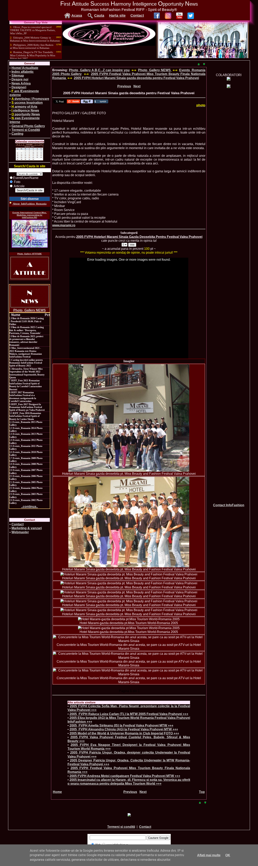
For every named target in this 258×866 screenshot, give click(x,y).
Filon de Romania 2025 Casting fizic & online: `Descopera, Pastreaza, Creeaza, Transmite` (26, 330)
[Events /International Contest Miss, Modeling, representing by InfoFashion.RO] (29, 234)
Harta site (117, 16)
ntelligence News (25, 110)
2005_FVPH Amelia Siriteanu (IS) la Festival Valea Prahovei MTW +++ (121, 725)
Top (202, 792)
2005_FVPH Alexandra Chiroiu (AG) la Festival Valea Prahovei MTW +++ (124, 729)
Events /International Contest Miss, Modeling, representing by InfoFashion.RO (29, 215)
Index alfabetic (22, 71)
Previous (124, 86)
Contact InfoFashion (228, 505)
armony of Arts (24, 106)
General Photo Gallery (28, 126)
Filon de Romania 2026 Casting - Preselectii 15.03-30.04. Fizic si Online (26, 321)
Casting (17, 133)
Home (57, 792)
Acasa (76, 16)
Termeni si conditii (121, 826)
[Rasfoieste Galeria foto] (109, 44)
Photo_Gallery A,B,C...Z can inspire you (99, 70)
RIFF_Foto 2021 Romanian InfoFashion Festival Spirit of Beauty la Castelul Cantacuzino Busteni (25, 385)
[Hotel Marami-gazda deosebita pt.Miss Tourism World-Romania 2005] (129, 619)
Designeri (18, 87)
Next (136, 86)
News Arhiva (21, 83)
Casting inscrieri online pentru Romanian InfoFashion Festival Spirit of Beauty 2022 (26, 363)
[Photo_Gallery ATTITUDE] (29, 268)
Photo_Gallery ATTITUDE (29, 254)
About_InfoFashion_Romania (29, 203)
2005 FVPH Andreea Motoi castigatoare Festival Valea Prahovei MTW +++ (125, 776)
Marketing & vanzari (26, 528)
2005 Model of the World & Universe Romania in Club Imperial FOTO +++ (124, 733)
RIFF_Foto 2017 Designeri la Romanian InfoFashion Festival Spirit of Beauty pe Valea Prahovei (27, 407)
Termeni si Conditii (25, 130)
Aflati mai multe (209, 855)
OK (227, 855)
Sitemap (17, 75)
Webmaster (20, 532)
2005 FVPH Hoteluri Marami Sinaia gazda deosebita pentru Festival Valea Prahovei (136, 78)
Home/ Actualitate (24, 68)
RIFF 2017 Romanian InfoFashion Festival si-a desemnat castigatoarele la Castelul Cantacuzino (22, 397)
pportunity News (25, 114)
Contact (137, 16)
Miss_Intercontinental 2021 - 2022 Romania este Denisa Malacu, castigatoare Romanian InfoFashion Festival (25, 352)
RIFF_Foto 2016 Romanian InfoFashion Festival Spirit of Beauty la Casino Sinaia (25, 416)
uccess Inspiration (27, 102)
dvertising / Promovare (30, 98)
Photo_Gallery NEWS (29, 310)
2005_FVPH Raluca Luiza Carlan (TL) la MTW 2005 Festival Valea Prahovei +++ (129, 714)
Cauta (99, 16)
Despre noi (19, 79)
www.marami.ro (63, 225)
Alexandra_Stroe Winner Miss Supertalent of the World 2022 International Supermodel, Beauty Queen (27, 373)
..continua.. (29, 506)
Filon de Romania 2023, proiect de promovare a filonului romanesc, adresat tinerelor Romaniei (26, 340)
